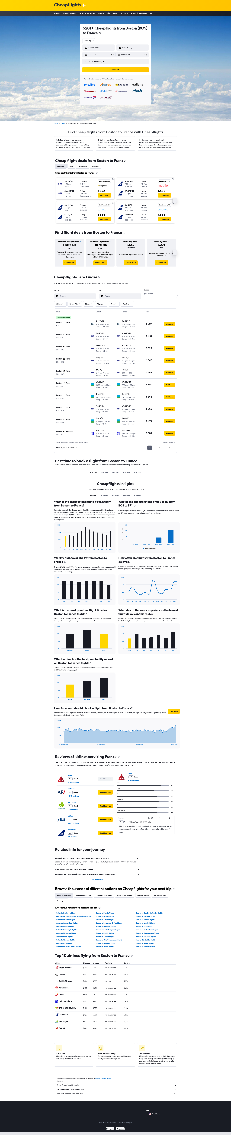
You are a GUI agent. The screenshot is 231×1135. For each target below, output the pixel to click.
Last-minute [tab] (82, 166)
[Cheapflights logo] (67, 5)
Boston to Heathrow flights (66, 913)
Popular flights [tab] (143, 895)
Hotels (101, 13)
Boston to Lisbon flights (105, 916)
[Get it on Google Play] (110, 1129)
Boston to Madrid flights (145, 920)
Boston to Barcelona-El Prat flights (109, 923)
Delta (70, 775)
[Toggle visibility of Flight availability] (149, 548)
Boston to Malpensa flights (66, 933)
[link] (69, 262)
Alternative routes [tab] (64, 895)
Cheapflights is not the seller (68, 1085)
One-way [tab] (95, 166)
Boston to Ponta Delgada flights (108, 930)
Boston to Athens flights (105, 920)
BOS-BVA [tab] (126, 473)
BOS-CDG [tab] (137, 473)
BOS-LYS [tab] (115, 473)
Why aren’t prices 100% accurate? (70, 1094)
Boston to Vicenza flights (65, 940)
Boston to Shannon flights (146, 936)
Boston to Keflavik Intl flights (147, 930)
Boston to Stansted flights (65, 920)
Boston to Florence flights (105, 943)
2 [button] (154, 447)
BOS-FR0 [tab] (93, 495)
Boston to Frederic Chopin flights (68, 947)
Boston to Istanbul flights (145, 923)
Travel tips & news (139, 13)
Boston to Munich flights (65, 926)
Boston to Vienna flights (105, 936)
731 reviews (72, 837)
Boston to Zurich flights (105, 933)
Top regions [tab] (61, 901)
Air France (71, 789)
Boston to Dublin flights (105, 913)
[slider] (177, 297)
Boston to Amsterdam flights (66, 923)
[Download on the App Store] (120, 1129)
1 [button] (149, 447)
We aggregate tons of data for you (70, 1089)
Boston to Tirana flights (105, 947)
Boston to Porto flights (64, 936)
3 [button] (159, 447)
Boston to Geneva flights (145, 947)
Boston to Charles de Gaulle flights (149, 913)
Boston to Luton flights (144, 926)
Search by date (69, 13)
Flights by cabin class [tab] (104, 895)
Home (57, 13)
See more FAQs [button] (97, 879)
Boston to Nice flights (64, 943)
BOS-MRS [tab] (93, 473)
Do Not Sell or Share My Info (107, 1123)
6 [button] (169, 447)
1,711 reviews (73, 810)
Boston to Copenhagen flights (147, 933)
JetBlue (70, 816)
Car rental (124, 13)
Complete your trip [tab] (83, 895)
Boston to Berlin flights (145, 943)
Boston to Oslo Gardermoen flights (109, 940)
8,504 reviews (73, 782)
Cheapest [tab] (60, 166)
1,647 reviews (73, 796)
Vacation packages (86, 13)
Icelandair (71, 829)
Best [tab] (71, 166)
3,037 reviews (73, 823)
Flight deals (112, 13)
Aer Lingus (72, 802)
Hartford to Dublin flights (145, 940)
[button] (100, 33)
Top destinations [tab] (160, 895)
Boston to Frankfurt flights (106, 926)
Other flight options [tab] (124, 895)
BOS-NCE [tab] (104, 473)
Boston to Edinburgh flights (66, 930)
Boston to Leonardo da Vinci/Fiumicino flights (73, 916)
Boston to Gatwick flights (145, 916)
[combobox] (88, 40)
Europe (63, 123)
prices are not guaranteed (103, 1078)
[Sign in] (151, 13)
